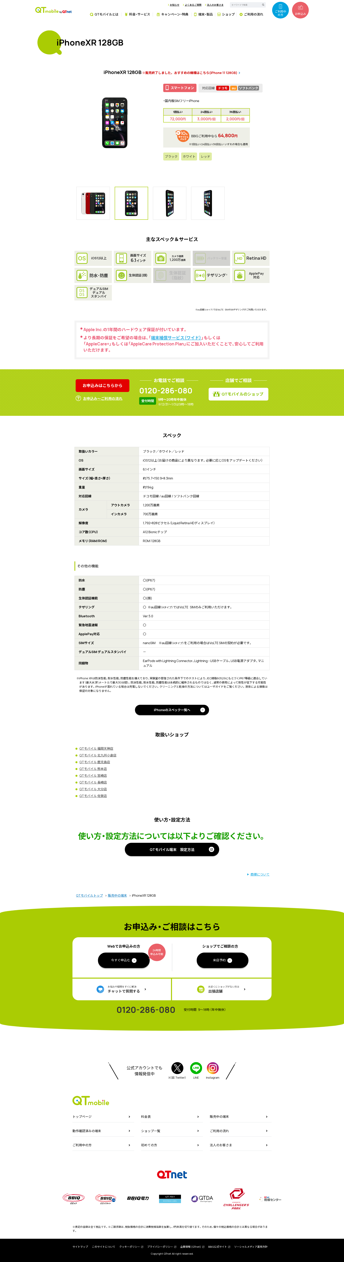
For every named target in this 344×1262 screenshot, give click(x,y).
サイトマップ (80, 1246)
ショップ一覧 (150, 1131)
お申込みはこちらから (102, 385)
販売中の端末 (117, 895)
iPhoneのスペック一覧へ (172, 710)
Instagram (212, 1077)
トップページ (82, 1116)
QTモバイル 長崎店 (93, 782)
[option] (114, 122)
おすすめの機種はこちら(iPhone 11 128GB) (205, 73)
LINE (196, 1077)
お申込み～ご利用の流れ (102, 398)
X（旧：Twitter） (177, 1077)
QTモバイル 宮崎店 (93, 775)
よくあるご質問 (193, 5)
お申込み (300, 14)
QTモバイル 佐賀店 (93, 796)
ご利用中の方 (280, 13)
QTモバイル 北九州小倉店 (97, 755)
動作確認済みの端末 (86, 1131)
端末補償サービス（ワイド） (176, 337)
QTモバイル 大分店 (93, 789)
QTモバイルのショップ (242, 394)
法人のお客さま (215, 5)
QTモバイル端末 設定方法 (172, 849)
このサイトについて (103, 1246)
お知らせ (174, 5)
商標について (260, 874)
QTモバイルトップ (89, 895)
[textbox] (245, 5)
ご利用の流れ (219, 1131)
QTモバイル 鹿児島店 (94, 762)
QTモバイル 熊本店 (93, 769)
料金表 (146, 1116)
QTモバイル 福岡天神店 (96, 748)
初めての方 (149, 1145)
